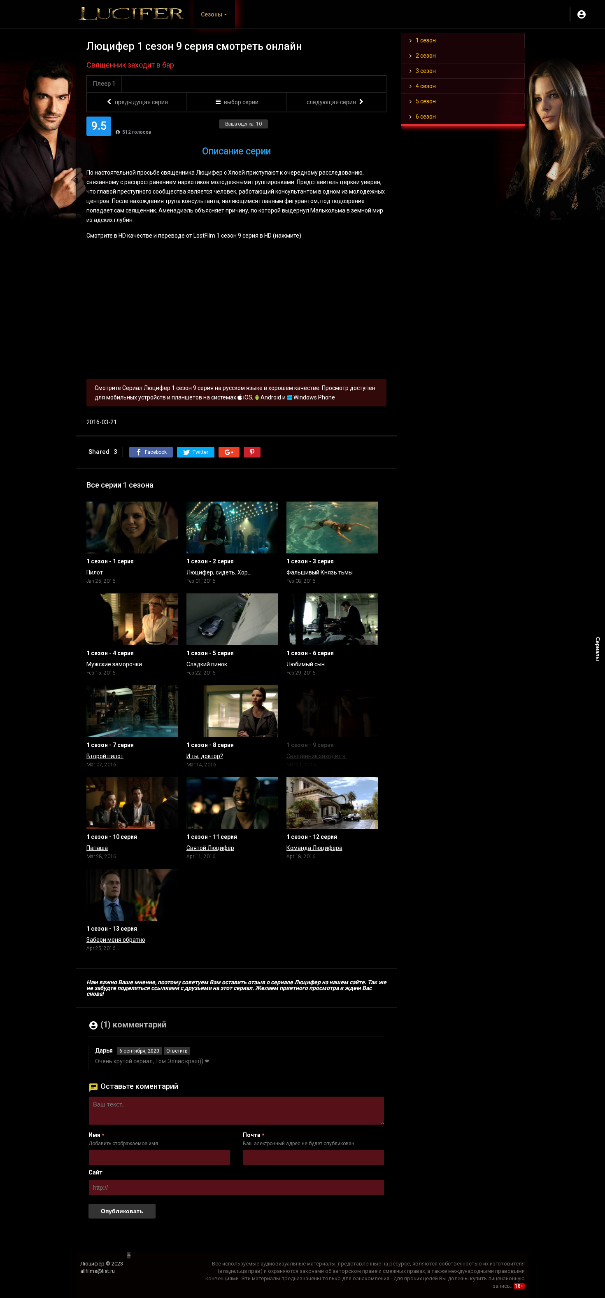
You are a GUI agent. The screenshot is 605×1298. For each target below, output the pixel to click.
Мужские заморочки (114, 664)
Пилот (94, 572)
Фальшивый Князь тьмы (319, 572)
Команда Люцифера (314, 848)
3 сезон (426, 71)
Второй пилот (104, 756)
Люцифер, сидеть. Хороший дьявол (220, 572)
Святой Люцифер (210, 848)
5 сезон (426, 101)
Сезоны (211, 14)
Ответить (176, 1051)
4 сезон (426, 86)
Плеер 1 (104, 83)
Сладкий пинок (206, 664)
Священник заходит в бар (320, 756)
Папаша (97, 848)
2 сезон (426, 55)
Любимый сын (305, 664)
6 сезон (426, 116)
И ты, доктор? (204, 756)
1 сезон (426, 40)
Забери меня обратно (115, 939)
